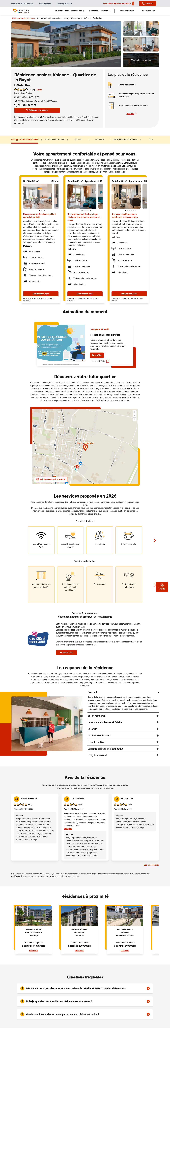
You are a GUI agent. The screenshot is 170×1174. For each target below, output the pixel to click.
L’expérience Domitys (98, 11)
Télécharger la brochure (37, 110)
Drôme (87, 18)
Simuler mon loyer (41, 294)
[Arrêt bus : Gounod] (45, 423)
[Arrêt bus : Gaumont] (45, 469)
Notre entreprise (126, 11)
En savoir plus (66, 652)
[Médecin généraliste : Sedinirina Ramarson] (77, 467)
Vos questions (148, 11)
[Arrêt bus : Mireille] (34, 427)
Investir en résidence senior (22, 3)
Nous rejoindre (45, 3)
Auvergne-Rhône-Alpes (72, 18)
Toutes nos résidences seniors (68, 11)
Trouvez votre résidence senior (49, 18)
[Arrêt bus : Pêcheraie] (52, 430)
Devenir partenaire (64, 3)
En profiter (97, 355)
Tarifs (162, 588)
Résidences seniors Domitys (23, 18)
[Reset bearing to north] (135, 419)
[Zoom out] (135, 415)
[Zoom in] (135, 412)
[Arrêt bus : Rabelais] (55, 447)
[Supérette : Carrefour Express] (80, 464)
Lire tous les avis (151, 865)
